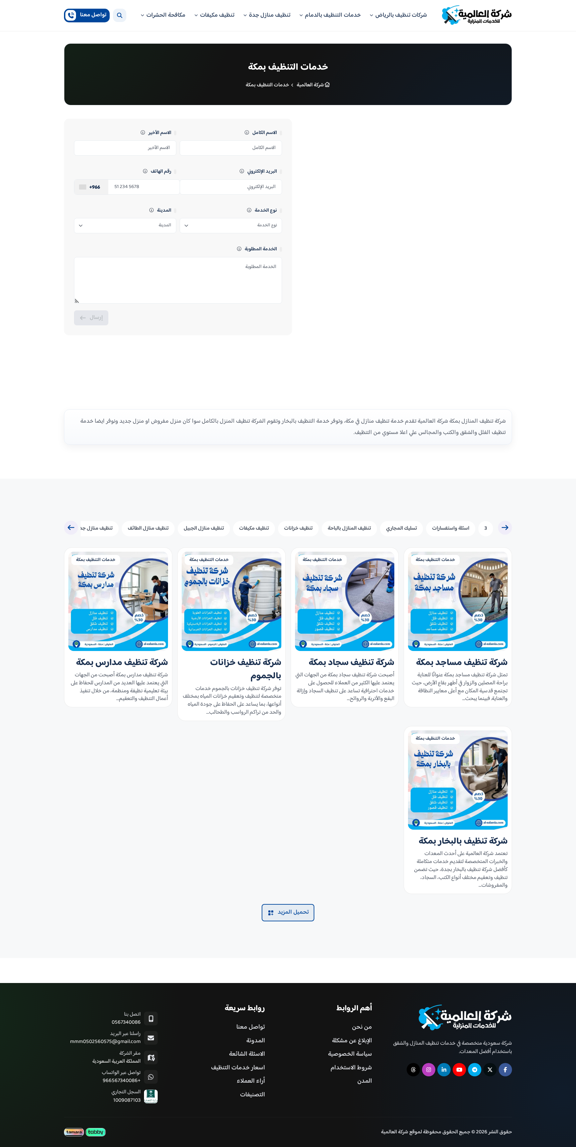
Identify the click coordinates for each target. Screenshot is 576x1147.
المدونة (255, 1040)
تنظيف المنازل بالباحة (349, 528)
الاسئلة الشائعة (247, 1054)
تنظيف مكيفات (254, 528)
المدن (364, 1081)
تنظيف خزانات (298, 528)
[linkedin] (444, 1069)
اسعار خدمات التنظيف (238, 1067)
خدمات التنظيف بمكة (435, 560)
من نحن (362, 1027)
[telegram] (474, 1069)
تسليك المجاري (401, 528)
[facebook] (505, 1069)
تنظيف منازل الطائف (148, 528)
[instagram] (428, 1069)
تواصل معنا (250, 1027)
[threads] (413, 1069)
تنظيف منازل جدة (95, 528)
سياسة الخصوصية (350, 1054)
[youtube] (459, 1069)
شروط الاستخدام (351, 1067)
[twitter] (490, 1069)
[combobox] (91, 187)
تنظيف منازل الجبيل (204, 528)
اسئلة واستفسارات (450, 528)
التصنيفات (252, 1094)
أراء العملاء (251, 1081)
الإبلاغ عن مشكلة (352, 1040)
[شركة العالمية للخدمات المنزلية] (477, 15)
